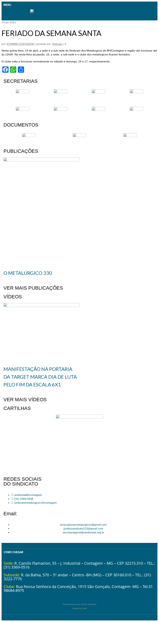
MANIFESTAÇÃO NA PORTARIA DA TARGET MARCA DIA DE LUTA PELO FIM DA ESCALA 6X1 (40, 376)
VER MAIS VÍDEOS (25, 399)
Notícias (57, 43)
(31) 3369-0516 (16, 567)
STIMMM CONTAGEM (20, 43)
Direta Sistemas (88, 604)
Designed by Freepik (79, 608)
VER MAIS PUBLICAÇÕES (33, 288)
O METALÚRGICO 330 (27, 273)
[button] (6, 13)
